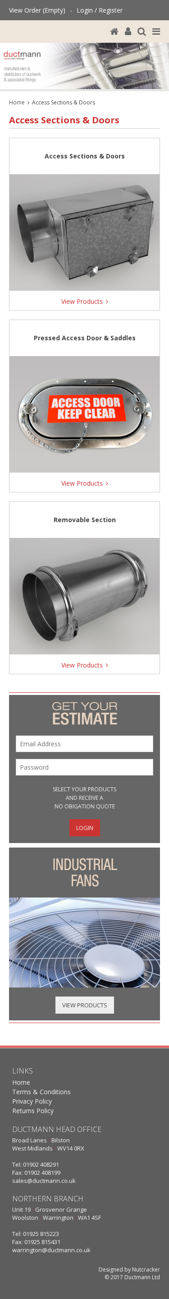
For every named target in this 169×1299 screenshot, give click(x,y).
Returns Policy (33, 1110)
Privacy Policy (32, 1101)
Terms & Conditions (41, 1091)
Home (17, 102)
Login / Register (100, 10)
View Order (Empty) (37, 10)
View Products (84, 1005)
